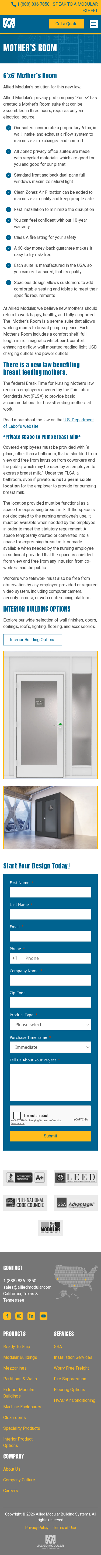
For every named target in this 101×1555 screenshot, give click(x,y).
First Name (19, 882)
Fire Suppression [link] (70, 1378)
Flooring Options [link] (69, 1389)
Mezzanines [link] (15, 1368)
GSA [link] (58, 1346)
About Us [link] (11, 1469)
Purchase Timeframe (28, 1037)
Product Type (21, 1014)
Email (15, 926)
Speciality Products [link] (21, 1428)
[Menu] (94, 24)
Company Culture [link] (19, 1479)
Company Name (24, 970)
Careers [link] (10, 1490)
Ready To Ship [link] (16, 1346)
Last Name (19, 904)
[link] (9, 24)
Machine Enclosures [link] (22, 1406)
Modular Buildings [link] (20, 1357)
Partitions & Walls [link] (20, 1378)
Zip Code (18, 992)
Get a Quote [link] (66, 23)
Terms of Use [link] (64, 1527)
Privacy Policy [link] (36, 1527)
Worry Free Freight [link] (71, 1368)
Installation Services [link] (73, 1357)
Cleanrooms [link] (14, 1417)
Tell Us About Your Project (33, 1059)
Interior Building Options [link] (32, 639)
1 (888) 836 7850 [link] (33, 4)
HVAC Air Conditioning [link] (74, 1400)
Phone (15, 948)
